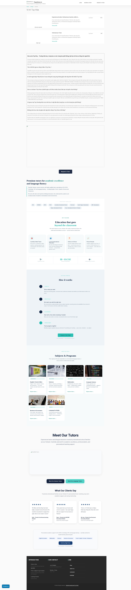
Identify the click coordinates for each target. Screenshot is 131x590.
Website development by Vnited (72, 585)
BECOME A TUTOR (87, 2)
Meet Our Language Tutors (75, 481)
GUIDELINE (72, 572)
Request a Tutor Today (66, 335)
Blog (71, 565)
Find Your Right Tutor (65, 543)
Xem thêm (33, 568)
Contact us (6, 586)
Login (80, 2)
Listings (31, 6)
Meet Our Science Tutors (55, 481)
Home (28, 6)
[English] (94, 2)
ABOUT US (72, 568)
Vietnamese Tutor (57, 33)
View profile (54, 25)
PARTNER (72, 575)
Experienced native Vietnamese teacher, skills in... (65, 17)
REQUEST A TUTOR (100, 2)
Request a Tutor (65, 171)
